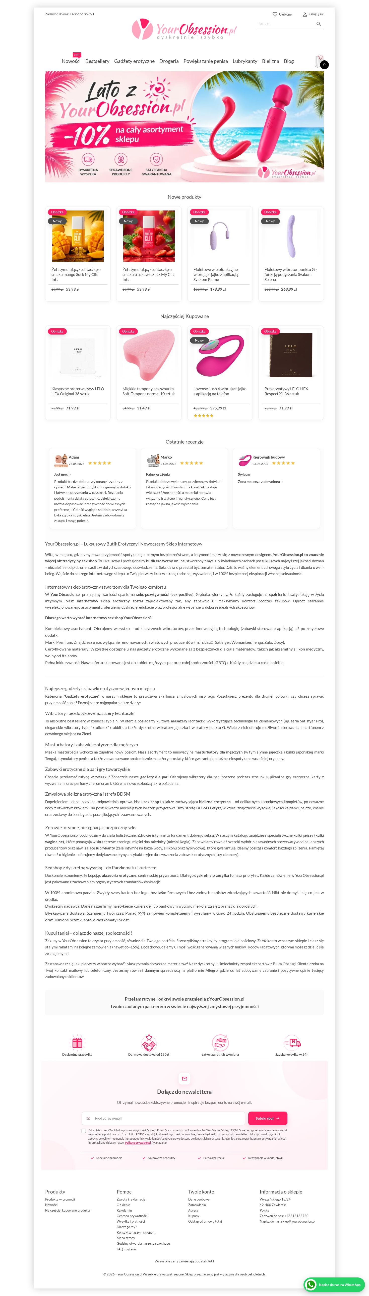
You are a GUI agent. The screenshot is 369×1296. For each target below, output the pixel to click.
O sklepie (123, 1205)
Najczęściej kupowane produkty (68, 1210)
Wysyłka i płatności (131, 1221)
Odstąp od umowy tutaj (205, 1221)
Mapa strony (126, 1238)
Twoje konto (201, 1192)
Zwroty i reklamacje (131, 1199)
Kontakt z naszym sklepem (136, 1232)
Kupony (193, 1216)
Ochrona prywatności (132, 1216)
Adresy (193, 1210)
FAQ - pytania (127, 1249)
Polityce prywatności (138, 1142)
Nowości (51, 1205)
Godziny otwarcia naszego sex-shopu (143, 1243)
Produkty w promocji (60, 1199)
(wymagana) (187, 1136)
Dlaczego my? (127, 1227)
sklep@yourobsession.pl (298, 1221)
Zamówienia (197, 1205)
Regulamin (124, 1210)
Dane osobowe (199, 1199)
